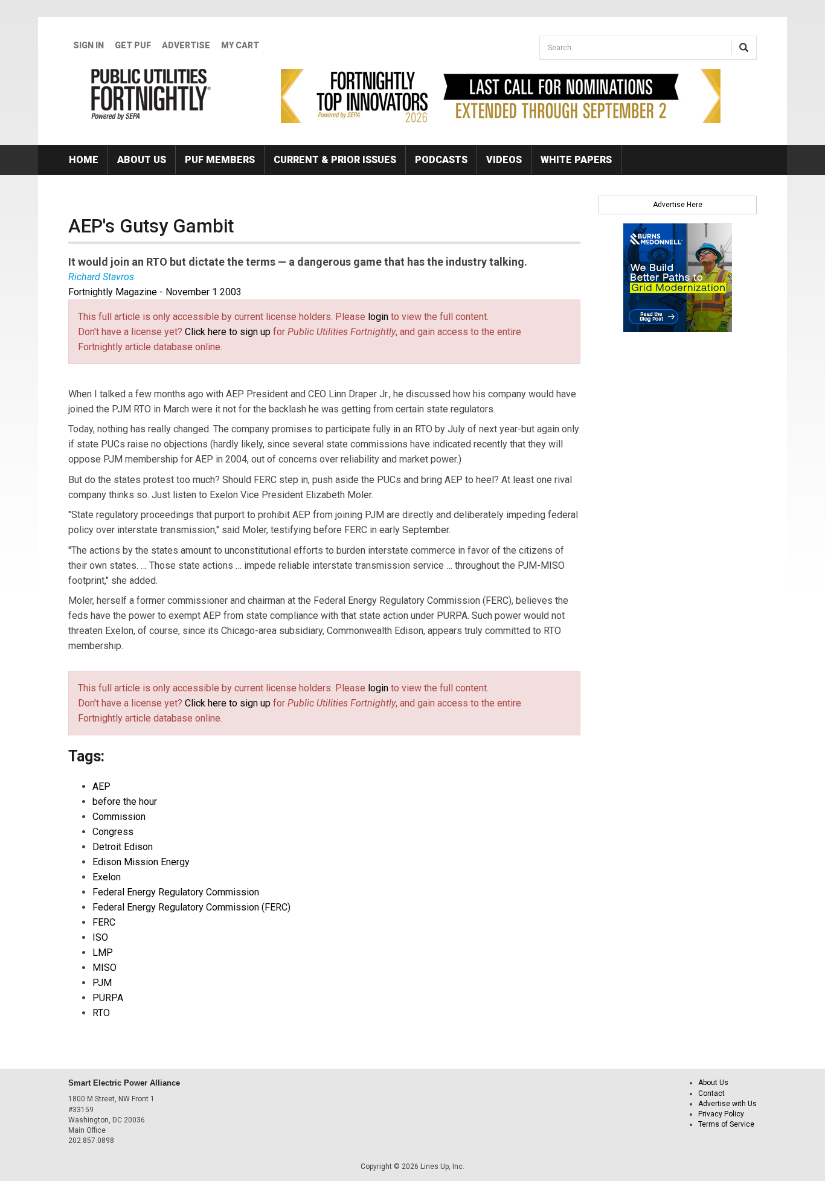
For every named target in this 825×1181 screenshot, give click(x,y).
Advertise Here (677, 204)
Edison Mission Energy (141, 862)
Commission (119, 816)
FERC (103, 922)
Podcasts (441, 159)
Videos (504, 159)
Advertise (186, 45)
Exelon (106, 877)
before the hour (124, 801)
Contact (711, 1093)
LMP (102, 952)
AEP (101, 786)
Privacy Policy (721, 1114)
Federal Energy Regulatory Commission (175, 892)
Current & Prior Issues (335, 159)
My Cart (240, 45)
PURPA (107, 997)
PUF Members (220, 159)
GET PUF (133, 45)
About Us (141, 159)
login (378, 316)
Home (83, 159)
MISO (104, 967)
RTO (101, 1013)
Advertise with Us (727, 1103)
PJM (102, 982)
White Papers (576, 159)
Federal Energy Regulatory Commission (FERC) (191, 907)
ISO (100, 937)
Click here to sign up (228, 332)
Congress (112, 831)
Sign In (88, 45)
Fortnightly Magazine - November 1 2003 (155, 292)
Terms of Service (726, 1124)
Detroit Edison (122, 847)
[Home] (151, 94)
